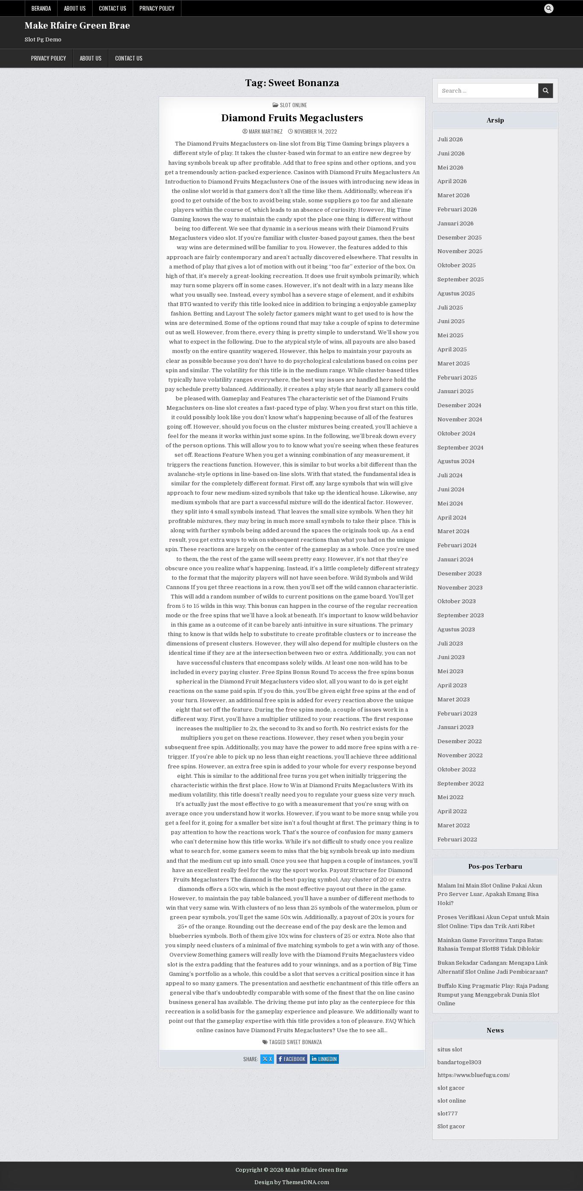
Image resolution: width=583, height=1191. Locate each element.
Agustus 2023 (456, 629)
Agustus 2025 (456, 293)
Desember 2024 (459, 405)
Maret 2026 (453, 195)
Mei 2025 (450, 335)
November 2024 (459, 419)
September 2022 (460, 783)
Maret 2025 (453, 363)
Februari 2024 (457, 545)
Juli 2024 (450, 475)
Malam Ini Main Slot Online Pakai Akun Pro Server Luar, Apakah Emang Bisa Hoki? (489, 894)
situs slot (449, 1049)
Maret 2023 (453, 699)
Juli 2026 (450, 139)
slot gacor (451, 1088)
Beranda (41, 8)
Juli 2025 (450, 307)
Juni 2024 (450, 489)
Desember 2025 (459, 237)
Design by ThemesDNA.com (291, 1182)
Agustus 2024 (456, 461)
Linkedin (328, 1059)
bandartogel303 (459, 1062)
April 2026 (452, 181)
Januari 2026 (455, 223)
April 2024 (451, 517)
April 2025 (452, 349)
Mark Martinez (266, 131)
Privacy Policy (157, 8)
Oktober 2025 (456, 265)
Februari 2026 (457, 209)
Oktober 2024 (456, 433)
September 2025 (460, 279)
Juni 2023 (451, 657)
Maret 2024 (453, 531)
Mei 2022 (450, 797)
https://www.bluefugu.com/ (473, 1075)
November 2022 (460, 755)
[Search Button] (549, 8)
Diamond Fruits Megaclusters (292, 118)
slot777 (447, 1113)
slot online (451, 1101)
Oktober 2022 (456, 769)
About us (75, 8)
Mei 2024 (450, 503)
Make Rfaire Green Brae (77, 26)
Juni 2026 (451, 153)
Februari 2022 (457, 839)
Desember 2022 (459, 741)
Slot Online (293, 104)
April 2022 (452, 811)
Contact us (112, 8)
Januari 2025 (455, 391)
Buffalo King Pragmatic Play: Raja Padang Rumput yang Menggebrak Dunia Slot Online (493, 995)
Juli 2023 (450, 643)
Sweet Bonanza (304, 1041)
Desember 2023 (459, 573)
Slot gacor (451, 1126)
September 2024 (460, 447)
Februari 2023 (457, 713)
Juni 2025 (451, 321)
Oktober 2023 (456, 601)
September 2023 (460, 615)
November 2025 (460, 251)
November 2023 (460, 587)
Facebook (295, 1059)
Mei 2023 (450, 671)
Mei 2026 (450, 167)
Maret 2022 (453, 825)
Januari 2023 (455, 727)
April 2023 (452, 685)
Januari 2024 (455, 559)
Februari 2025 (457, 377)
